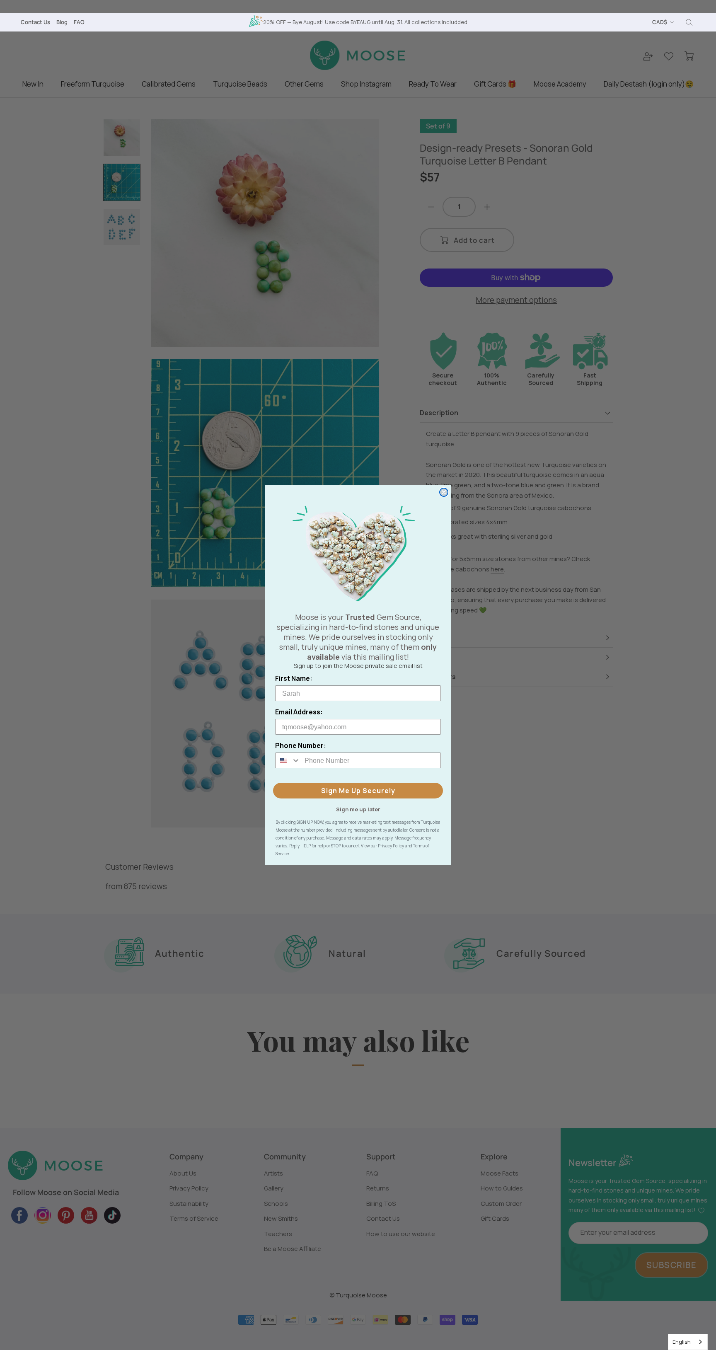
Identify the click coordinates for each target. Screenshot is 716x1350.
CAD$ (659, 22)
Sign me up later (358, 809)
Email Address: (299, 711)
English (681, 1341)
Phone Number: (300, 745)
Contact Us (35, 22)
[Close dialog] (444, 492)
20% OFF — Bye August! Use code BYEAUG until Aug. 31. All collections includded (365, 22)
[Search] (689, 22)
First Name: (293, 678)
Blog (62, 22)
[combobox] (688, 1342)
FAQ (79, 22)
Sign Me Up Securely (358, 790)
